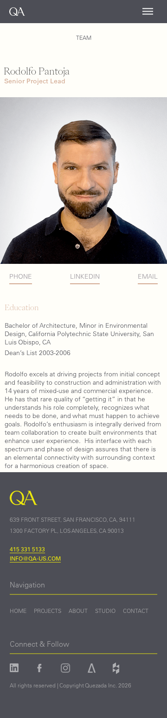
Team (83, 37)
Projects (47, 610)
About (78, 610)
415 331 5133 (27, 549)
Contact (135, 610)
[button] (148, 11)
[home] (12, 11)
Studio (105, 610)
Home (18, 610)
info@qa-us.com (35, 558)
